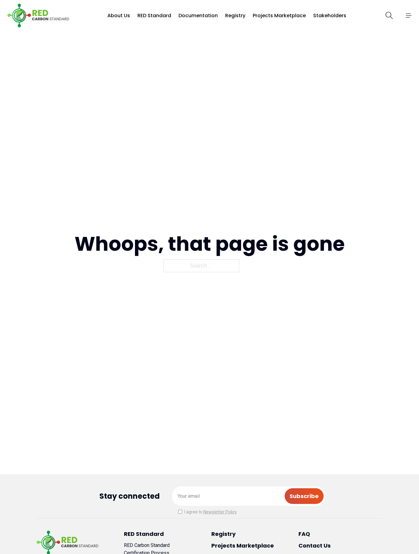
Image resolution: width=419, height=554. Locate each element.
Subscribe (304, 496)
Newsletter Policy (220, 511)
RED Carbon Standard (147, 545)
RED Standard (154, 15)
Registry (235, 15)
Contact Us (314, 545)
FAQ (304, 534)
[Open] (409, 16)
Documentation (198, 15)
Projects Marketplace (279, 15)
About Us (118, 15)
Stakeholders (329, 15)
